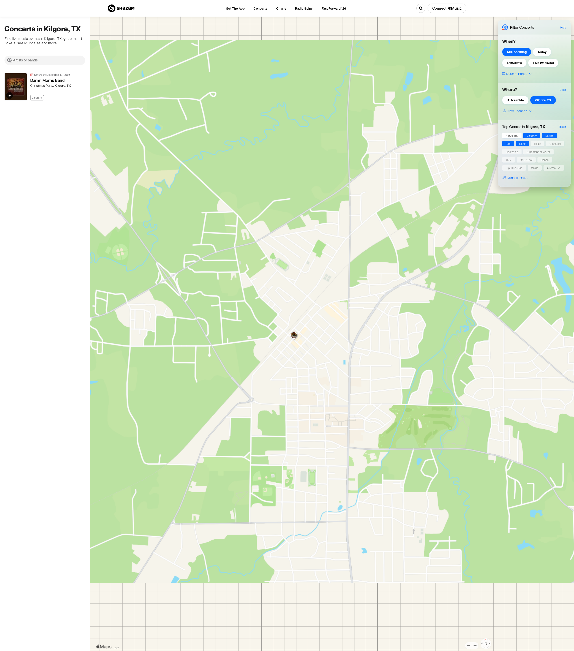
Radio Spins (304, 8)
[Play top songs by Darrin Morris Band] (9, 95)
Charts (281, 8)
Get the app (235, 8)
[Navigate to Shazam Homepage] (121, 8)
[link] (42, 87)
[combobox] (45, 60)
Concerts (260, 8)
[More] (80, 97)
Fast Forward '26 (334, 8)
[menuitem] (235, 8)
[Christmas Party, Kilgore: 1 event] (293, 336)
